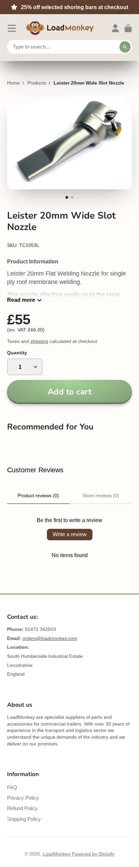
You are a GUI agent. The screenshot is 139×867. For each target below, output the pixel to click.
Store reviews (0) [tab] (101, 495)
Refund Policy (22, 808)
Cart (128, 28)
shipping (39, 341)
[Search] (125, 47)
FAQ (12, 787)
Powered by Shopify (93, 854)
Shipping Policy (24, 819)
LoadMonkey (57, 854)
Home (13, 83)
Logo (59, 28)
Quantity (17, 352)
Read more (21, 300)
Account (115, 28)
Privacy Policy (23, 798)
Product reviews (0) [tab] (38, 495)
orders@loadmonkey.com (50, 638)
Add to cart (69, 391)
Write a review (70, 534)
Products (36, 83)
